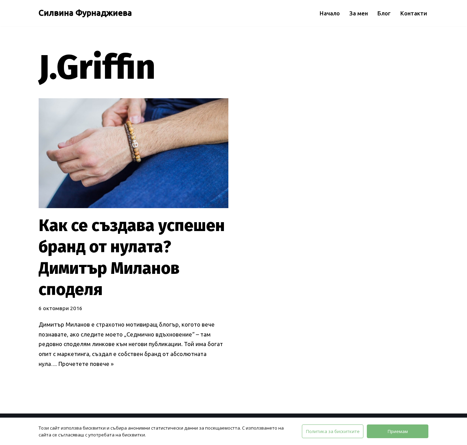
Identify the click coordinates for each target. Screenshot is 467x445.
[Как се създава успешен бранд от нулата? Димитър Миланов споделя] (133, 153)
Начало (330, 13)
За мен (358, 13)
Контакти (413, 13)
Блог (384, 13)
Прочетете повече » (86, 363)
